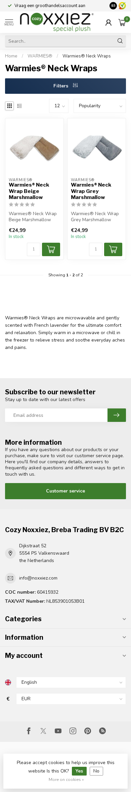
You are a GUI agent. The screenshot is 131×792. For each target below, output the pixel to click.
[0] (122, 22)
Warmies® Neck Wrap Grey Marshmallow (91, 191)
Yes (79, 771)
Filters (61, 86)
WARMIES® (40, 56)
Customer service (65, 491)
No (96, 771)
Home (11, 56)
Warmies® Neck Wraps (86, 56)
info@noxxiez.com (38, 578)
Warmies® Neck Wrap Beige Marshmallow (29, 191)
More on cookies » (66, 779)
